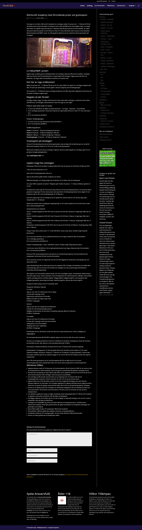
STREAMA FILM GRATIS (106, 127)
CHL (102, 74)
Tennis (103, 85)
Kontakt (113, 1)
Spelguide (131, 5)
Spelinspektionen (31, 515)
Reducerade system (105, 134)
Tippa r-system (104, 137)
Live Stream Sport (100, 5)
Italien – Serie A (105, 50)
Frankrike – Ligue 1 (106, 39)
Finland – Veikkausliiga (108, 36)
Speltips (82, 5)
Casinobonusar (121, 5)
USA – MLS (104, 69)
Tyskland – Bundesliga (108, 66)
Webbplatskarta (42, 527)
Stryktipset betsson (105, 140)
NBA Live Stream (106, 105)
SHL (102, 77)
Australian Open (106, 91)
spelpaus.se (44, 512)
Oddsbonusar (111, 5)
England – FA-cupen (107, 28)
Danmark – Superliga (107, 19)
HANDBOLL (103, 100)
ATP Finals (104, 88)
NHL (102, 80)
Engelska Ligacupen (107, 22)
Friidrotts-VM (105, 110)
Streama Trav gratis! (107, 121)
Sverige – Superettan (107, 63)
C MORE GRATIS (104, 124)
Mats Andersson (32, 18)
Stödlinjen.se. (30, 510)
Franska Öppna (105, 94)
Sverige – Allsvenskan (107, 61)
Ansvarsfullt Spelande (102, 1)
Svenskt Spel (32, 527)
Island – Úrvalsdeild (107, 47)
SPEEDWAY (102, 116)
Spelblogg (89, 5)
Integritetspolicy (53, 527)
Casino (45, 18)
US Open (103, 97)
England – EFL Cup (106, 25)
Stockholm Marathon (107, 113)
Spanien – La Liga (106, 58)
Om (109, 1)
